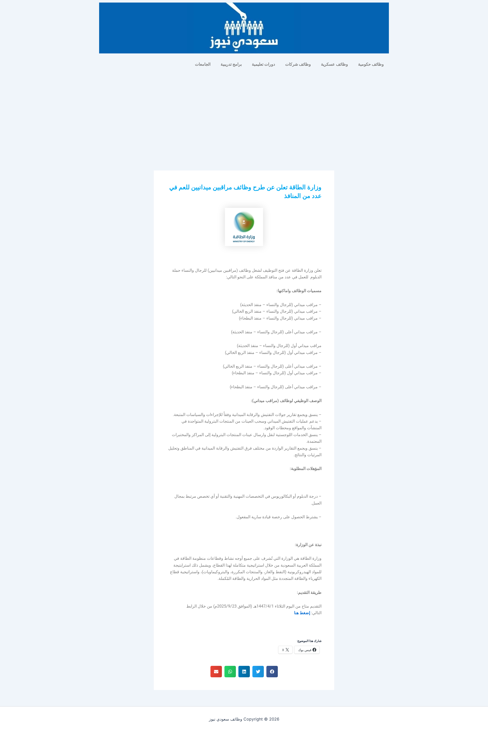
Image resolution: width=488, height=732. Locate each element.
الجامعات (202, 64)
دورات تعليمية (263, 64)
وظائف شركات (298, 64)
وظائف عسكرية (334, 64)
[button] (272, 671)
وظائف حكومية (371, 64)
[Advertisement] (244, 108)
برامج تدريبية (231, 64)
